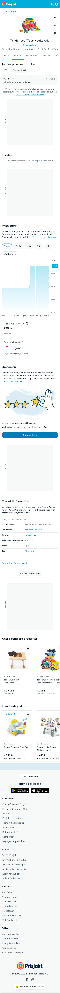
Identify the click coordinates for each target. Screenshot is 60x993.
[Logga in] (56, 4)
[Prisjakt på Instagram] (33, 979)
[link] (17, 670)
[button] (55, 17)
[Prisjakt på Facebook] (27, 979)
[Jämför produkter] (55, 33)
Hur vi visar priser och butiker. (30, 94)
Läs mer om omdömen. (13, 381)
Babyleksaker (11, 11)
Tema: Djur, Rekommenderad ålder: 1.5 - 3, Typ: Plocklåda (30, 49)
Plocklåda (30, 551)
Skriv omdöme (30, 45)
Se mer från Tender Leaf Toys (16, 563)
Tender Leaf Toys (33, 529)
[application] (30, 288)
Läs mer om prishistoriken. (44, 237)
